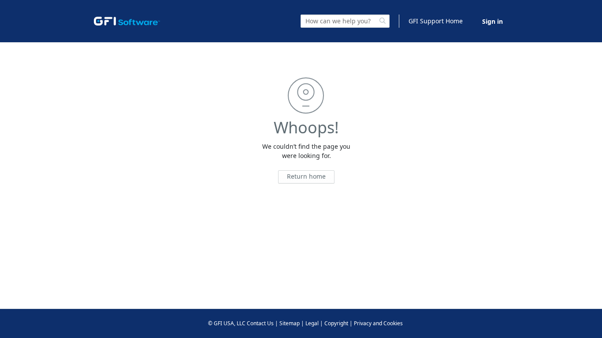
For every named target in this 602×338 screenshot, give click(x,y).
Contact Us (260, 323)
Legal (312, 323)
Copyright (336, 323)
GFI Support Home (436, 21)
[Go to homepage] (127, 21)
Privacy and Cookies (378, 323)
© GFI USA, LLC (226, 323)
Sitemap (289, 323)
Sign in (492, 21)
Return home (306, 176)
